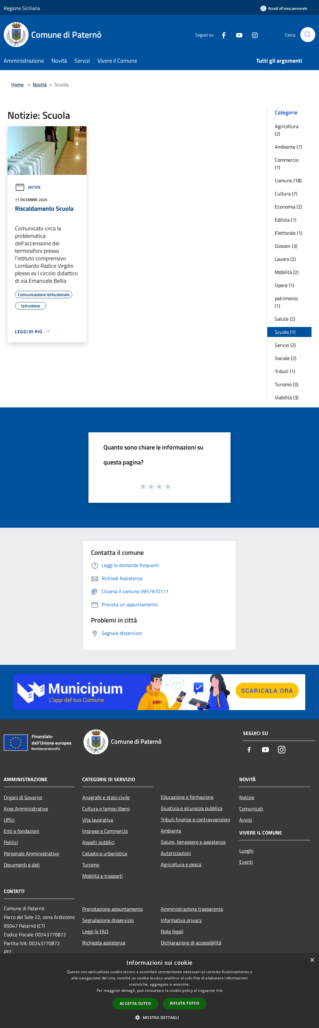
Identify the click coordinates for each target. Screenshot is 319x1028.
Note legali (172, 931)
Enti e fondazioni (21, 831)
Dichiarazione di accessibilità (191, 942)
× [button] (312, 960)
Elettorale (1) (288, 233)
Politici (11, 842)
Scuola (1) (285, 332)
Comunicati (251, 808)
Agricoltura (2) (286, 129)
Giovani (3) (286, 246)
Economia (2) (288, 206)
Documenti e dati (22, 864)
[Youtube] (237, 34)
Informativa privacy (181, 920)
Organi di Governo (23, 797)
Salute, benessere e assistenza (193, 842)
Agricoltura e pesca (181, 864)
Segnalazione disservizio (108, 920)
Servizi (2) (285, 345)
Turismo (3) (286, 384)
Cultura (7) (286, 193)
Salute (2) (285, 319)
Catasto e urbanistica (104, 853)
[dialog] (159, 991)
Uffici (9, 820)
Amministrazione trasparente (192, 909)
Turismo (90, 864)
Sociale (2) (285, 358)
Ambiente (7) (288, 147)
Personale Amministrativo (31, 853)
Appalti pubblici (98, 842)
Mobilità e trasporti (102, 876)
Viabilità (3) (286, 397)
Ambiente (171, 830)
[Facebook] (221, 34)
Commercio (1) (286, 163)
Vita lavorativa (97, 820)
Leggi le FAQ (95, 931)
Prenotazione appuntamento (112, 909)
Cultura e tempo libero (106, 808)
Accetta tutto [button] (135, 1003)
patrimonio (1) (286, 302)
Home (17, 84)
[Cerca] (307, 34)
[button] (159, 1017)
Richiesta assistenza (103, 942)
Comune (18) (288, 180)
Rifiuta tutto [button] (184, 1003)
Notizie (34, 187)
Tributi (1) (285, 371)
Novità (40, 84)
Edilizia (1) (285, 219)
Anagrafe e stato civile (106, 797)
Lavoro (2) (285, 259)
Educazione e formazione (187, 797)
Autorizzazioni (176, 853)
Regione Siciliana (22, 8)
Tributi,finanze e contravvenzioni (195, 819)
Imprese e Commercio (105, 831)
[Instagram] (252, 34)
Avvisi (245, 820)
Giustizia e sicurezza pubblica (191, 808)
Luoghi (246, 850)
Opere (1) (284, 285)
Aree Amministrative (26, 808)
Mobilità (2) (286, 272)
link (219, 990)
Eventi (246, 862)
